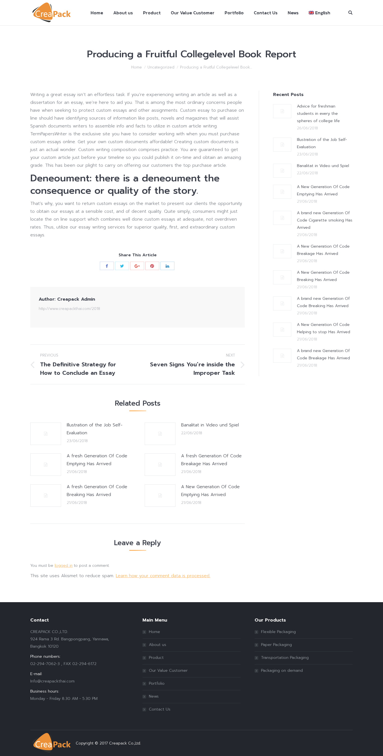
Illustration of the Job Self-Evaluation (95, 429)
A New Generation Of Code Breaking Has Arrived (323, 276)
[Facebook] (107, 266)
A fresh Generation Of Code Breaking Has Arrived (97, 491)
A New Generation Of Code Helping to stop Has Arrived (323, 328)
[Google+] (137, 266)
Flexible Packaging (278, 632)
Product (156, 658)
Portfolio (157, 683)
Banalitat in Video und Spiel (210, 425)
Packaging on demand (282, 670)
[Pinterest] (152, 266)
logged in (64, 565)
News (154, 696)
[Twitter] (122, 266)
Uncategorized (160, 67)
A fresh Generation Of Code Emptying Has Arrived (97, 460)
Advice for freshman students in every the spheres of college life (318, 113)
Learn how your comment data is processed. (163, 576)
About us (157, 645)
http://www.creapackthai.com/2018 (69, 308)
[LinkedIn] (167, 266)
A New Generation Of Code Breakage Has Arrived (323, 250)
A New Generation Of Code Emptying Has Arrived (210, 491)
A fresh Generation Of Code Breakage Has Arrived (211, 460)
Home (136, 67)
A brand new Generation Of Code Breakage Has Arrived (323, 354)
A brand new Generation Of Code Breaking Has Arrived (323, 302)
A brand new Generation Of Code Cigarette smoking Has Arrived (324, 220)
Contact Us (159, 709)
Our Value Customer (168, 670)
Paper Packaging (276, 645)
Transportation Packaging (285, 658)
